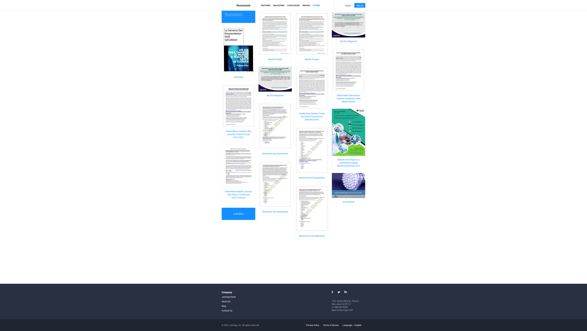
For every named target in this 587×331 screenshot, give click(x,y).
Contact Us (227, 310)
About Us (226, 301)
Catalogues (293, 5)
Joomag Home (229, 296)
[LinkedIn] (345, 292)
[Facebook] (332, 292)
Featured (265, 5)
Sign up (359, 5)
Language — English (352, 325)
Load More (238, 213)
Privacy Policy (312, 325)
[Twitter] (339, 292)
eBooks (306, 5)
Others (316, 5)
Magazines (278, 5)
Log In (348, 5)
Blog (224, 306)
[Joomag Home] (227, 5)
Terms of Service (331, 325)
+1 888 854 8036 (340, 307)
